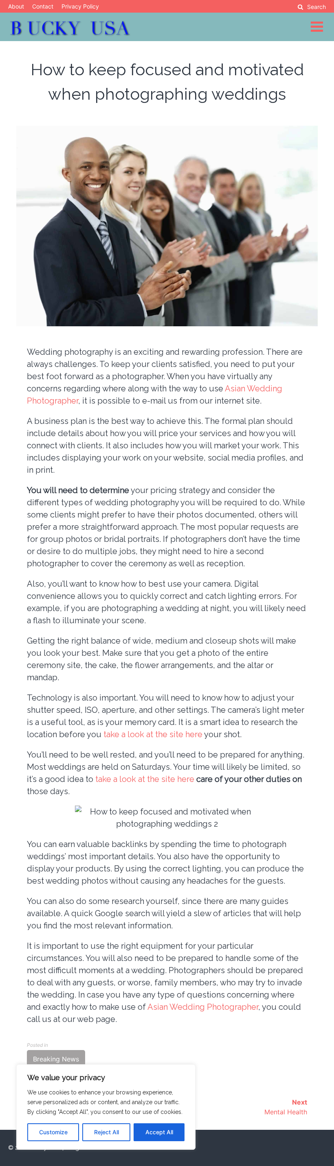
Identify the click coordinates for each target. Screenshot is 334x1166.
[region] (106, 1107)
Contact (42, 6)
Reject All (106, 1132)
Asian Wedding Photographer (202, 1007)
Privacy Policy (80, 6)
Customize (53, 1132)
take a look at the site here (152, 734)
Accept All (159, 1132)
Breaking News (56, 1059)
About (16, 6)
